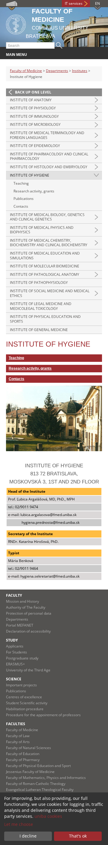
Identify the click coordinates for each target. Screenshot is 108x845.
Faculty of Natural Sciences (28, 747)
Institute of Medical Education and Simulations (45, 256)
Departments (57, 70)
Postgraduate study (22, 658)
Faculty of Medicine (26, 70)
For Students (16, 652)
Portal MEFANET (19, 625)
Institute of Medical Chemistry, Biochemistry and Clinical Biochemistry (48, 243)
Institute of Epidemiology (35, 145)
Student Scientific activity (26, 702)
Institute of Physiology (33, 108)
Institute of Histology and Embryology (48, 166)
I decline (28, 836)
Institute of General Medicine (39, 329)
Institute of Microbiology (35, 124)
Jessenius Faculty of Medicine (30, 771)
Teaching (21, 183)
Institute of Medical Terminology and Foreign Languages (47, 135)
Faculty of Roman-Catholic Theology (35, 783)
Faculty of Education (22, 753)
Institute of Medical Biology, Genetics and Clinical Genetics (47, 217)
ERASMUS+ (15, 664)
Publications (24, 198)
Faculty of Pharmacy (23, 759)
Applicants (14, 646)
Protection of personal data (28, 613)
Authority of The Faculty (25, 607)
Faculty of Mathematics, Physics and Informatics (46, 777)
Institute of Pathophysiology (39, 282)
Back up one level (33, 92)
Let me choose (18, 824)
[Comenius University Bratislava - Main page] (16, 23)
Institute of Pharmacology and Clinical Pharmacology (49, 156)
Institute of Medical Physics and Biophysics (42, 230)
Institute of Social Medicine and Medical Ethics (49, 293)
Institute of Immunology (34, 116)
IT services (73, 3)
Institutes (79, 70)
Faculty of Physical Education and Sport (38, 765)
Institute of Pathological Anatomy (44, 274)
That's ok (78, 836)
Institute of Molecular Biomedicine (44, 266)
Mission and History (22, 601)
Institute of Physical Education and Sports (45, 319)
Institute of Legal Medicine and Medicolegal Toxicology (40, 306)
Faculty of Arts (18, 741)
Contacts (21, 206)
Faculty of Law (17, 735)
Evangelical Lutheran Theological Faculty (40, 789)
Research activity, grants (34, 191)
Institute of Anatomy (31, 99)
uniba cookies (48, 816)
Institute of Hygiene (29, 175)
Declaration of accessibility (28, 631)
